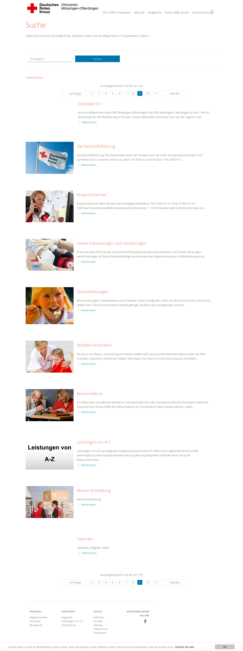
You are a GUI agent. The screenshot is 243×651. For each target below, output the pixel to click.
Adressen (99, 617)
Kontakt (98, 621)
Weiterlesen (89, 122)
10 (147, 93)
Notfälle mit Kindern (94, 345)
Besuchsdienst (89, 393)
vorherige (75, 93)
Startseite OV (89, 103)
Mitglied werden (38, 617)
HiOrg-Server (69, 625)
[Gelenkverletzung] (50, 255)
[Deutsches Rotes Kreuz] (43, 8)
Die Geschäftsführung (96, 146)
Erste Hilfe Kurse (177, 12)
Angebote (155, 12)
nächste (175, 93)
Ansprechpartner (92, 194)
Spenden (85, 538)
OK (224, 646)
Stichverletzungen (92, 291)
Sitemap (98, 625)
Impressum (100, 632)
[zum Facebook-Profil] (145, 621)
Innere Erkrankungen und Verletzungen (111, 243)
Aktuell (139, 12)
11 (156, 93)
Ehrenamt (35, 621)
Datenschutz (101, 629)
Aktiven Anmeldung (94, 490)
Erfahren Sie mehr (184, 647)
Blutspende (36, 625)
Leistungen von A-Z (94, 442)
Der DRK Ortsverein (117, 12)
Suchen (97, 59)
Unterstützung (202, 12)
